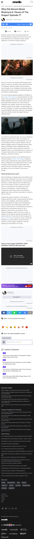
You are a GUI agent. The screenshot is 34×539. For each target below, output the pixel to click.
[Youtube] (12, 508)
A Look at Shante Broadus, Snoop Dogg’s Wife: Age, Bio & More (16, 436)
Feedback (3, 494)
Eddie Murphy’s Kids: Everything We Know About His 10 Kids (16, 441)
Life (4, 353)
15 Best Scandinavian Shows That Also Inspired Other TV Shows (16, 473)
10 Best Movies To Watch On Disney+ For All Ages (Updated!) (16, 468)
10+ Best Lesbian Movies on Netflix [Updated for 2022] (14, 475)
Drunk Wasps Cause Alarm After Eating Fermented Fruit (14, 399)
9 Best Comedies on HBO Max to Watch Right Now (13, 457)
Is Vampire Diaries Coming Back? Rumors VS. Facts (13, 446)
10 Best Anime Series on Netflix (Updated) (11, 463)
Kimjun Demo (13, 19)
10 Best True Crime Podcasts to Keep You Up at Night (14, 465)
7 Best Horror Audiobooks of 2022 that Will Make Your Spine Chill (17, 451)
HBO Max (4, 488)
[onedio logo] (16, 520)
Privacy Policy (4, 496)
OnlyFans (18, 485)
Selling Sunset (26, 485)
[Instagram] (2, 508)
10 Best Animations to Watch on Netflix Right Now (13, 470)
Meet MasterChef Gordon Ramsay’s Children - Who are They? (16, 438)
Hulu (18, 482)
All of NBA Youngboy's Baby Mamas (10, 443)
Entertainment (9, 6)
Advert (3, 497)
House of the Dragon (9, 97)
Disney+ (24, 482)
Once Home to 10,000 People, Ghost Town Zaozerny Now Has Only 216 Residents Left (17, 370)
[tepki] (3, 327)
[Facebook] (6, 508)
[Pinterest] (16, 508)
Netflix (3, 482)
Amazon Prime (11, 482)
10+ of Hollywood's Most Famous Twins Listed (12, 448)
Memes (11, 485)
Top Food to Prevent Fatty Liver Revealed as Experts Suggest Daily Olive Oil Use (17, 356)
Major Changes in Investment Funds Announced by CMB (15, 390)
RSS (2, 501)
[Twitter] (9, 508)
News (2, 6)
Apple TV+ (4, 485)
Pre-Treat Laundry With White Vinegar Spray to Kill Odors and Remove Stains (17, 376)
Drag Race (11, 488)
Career (3, 499)
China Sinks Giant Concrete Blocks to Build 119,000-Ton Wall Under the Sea (17, 363)
